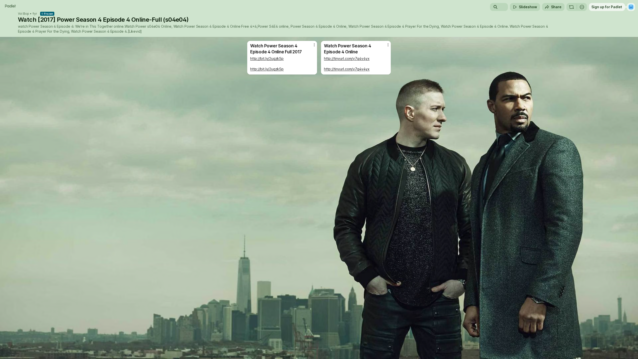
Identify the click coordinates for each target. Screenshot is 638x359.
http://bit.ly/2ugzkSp (267, 58)
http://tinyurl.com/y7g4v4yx (347, 58)
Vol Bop (23, 13)
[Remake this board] (571, 7)
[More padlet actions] (582, 7)
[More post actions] (314, 45)
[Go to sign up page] (631, 7)
